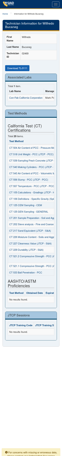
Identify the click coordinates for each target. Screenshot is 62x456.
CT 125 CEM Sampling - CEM (25, 205)
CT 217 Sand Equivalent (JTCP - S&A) (30, 230)
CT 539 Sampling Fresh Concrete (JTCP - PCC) (35, 160)
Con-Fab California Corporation (25, 97)
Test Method (16, 141)
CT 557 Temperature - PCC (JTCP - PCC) (32, 186)
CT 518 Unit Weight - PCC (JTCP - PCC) (31, 154)
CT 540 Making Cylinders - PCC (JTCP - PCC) (34, 167)
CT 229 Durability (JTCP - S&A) (26, 249)
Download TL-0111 (17, 68)
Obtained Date (34, 293)
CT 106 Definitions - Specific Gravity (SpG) (32, 198)
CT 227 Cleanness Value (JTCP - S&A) (30, 243)
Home (5, 13)
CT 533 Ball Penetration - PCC (25, 272)
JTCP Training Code (20, 325)
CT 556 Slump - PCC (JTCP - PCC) (28, 179)
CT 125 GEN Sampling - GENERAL (28, 211)
